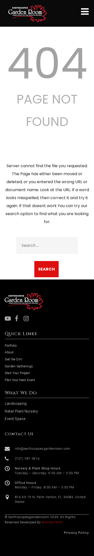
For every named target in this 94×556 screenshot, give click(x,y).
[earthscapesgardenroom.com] (27, 23)
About (9, 352)
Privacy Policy (76, 533)
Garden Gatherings (19, 366)
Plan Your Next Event (20, 380)
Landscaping (16, 404)
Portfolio (11, 345)
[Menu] (85, 11)
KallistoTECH (52, 522)
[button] (47, 448)
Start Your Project (17, 373)
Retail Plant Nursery (21, 411)
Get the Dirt (13, 359)
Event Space (15, 419)
